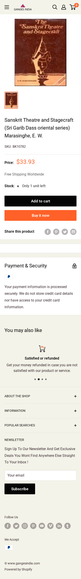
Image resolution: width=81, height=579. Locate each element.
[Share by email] (73, 231)
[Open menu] (6, 7)
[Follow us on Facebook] (7, 526)
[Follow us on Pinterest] (33, 526)
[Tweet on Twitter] (65, 231)
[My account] (63, 7)
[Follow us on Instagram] (25, 526)
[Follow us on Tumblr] (67, 526)
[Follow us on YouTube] (42, 526)
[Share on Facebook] (48, 231)
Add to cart (40, 201)
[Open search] (54, 7)
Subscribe (19, 489)
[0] (73, 7)
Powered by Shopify (18, 569)
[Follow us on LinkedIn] (59, 526)
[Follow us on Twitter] (16, 526)
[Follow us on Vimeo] (50, 526)
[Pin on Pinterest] (56, 231)
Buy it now (41, 215)
